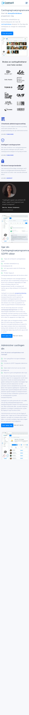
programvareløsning (20, 293)
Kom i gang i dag (6, 336)
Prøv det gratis (7, 33)
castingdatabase (6, 24)
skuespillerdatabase (15, 13)
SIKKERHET (9, 178)
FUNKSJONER (9, 134)
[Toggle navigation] (26, 3)
